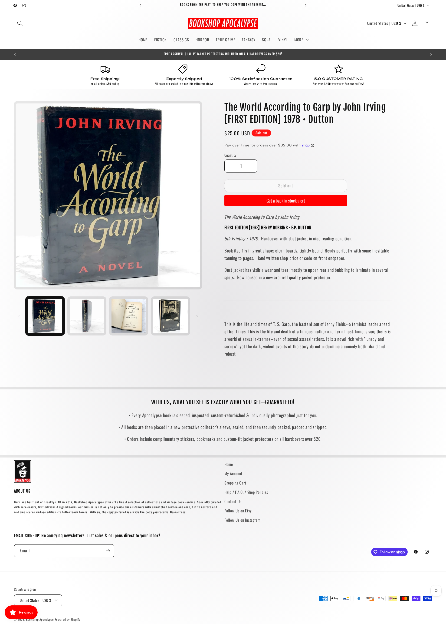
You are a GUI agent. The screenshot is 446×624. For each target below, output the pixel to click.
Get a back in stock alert (285, 200)
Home (228, 464)
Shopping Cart (235, 483)
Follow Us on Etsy (238, 511)
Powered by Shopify (67, 619)
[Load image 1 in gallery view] (45, 315)
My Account (233, 473)
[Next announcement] (306, 5)
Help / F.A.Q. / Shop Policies (246, 492)
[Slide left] (19, 316)
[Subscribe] (108, 550)
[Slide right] (197, 316)
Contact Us (232, 501)
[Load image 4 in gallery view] (170, 315)
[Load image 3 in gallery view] (128, 315)
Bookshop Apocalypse (40, 619)
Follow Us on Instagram (242, 520)
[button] (20, 23)
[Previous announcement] (140, 5)
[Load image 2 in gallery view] (86, 315)
